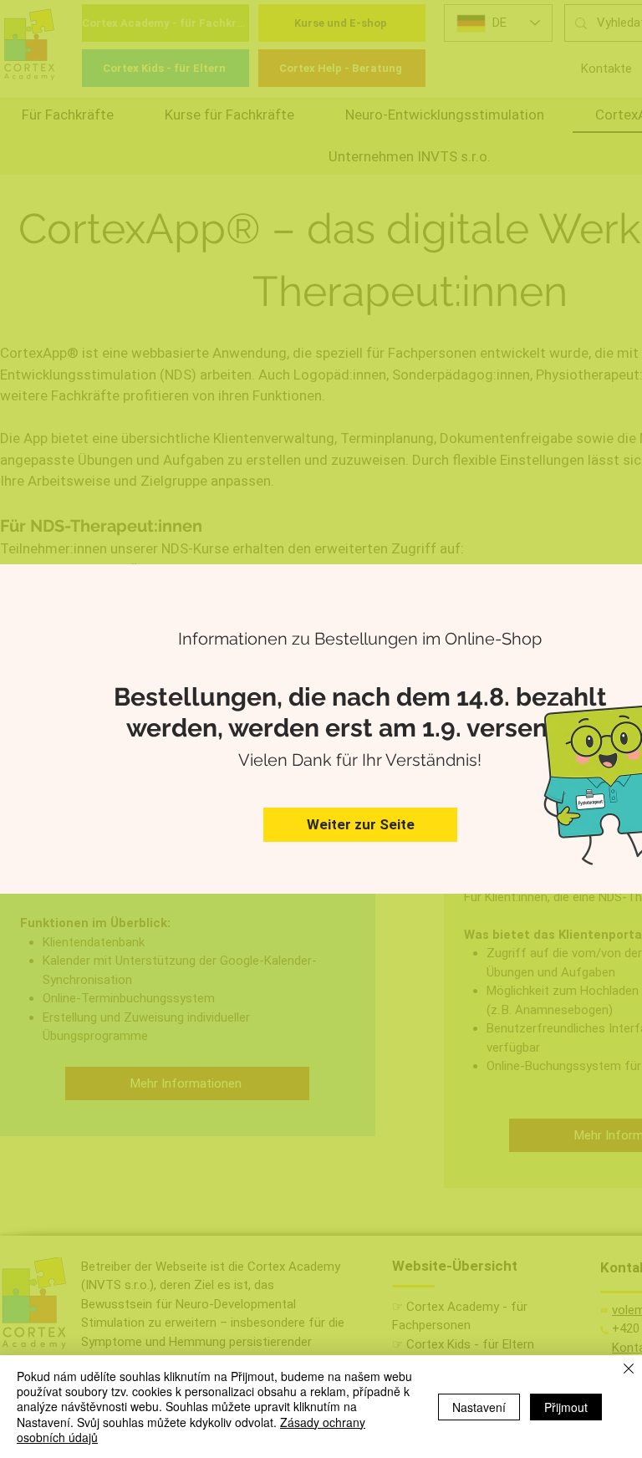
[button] (360, 825)
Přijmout (566, 1407)
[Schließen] (629, 1370)
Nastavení (479, 1407)
